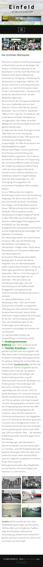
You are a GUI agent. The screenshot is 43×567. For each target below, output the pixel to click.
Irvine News (30, 559)
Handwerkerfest (21, 364)
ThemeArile (21, 562)
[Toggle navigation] (21, 29)
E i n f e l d (21, 7)
